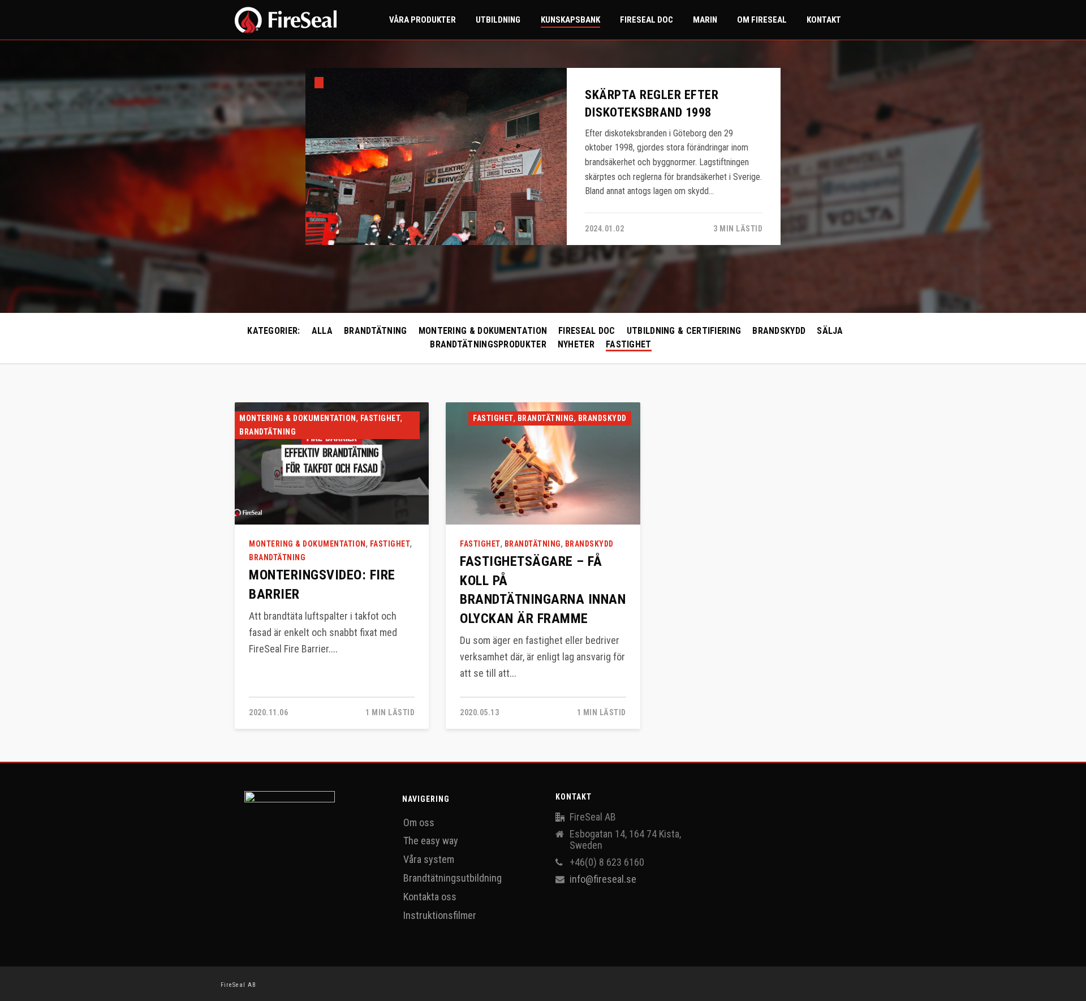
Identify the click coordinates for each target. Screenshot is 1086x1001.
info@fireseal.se (603, 879)
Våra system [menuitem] (428, 859)
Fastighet (629, 344)
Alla (322, 330)
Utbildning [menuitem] (498, 20)
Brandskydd (778, 330)
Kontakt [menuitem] (824, 20)
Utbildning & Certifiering (684, 330)
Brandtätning (375, 330)
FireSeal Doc (586, 330)
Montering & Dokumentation (483, 330)
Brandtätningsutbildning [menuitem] (452, 878)
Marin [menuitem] (705, 20)
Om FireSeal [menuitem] (762, 20)
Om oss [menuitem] (418, 822)
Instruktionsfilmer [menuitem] (439, 915)
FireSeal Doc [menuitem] (646, 20)
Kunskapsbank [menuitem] (570, 20)
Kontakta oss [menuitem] (429, 897)
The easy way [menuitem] (430, 841)
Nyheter (576, 344)
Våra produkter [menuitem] (422, 20)
